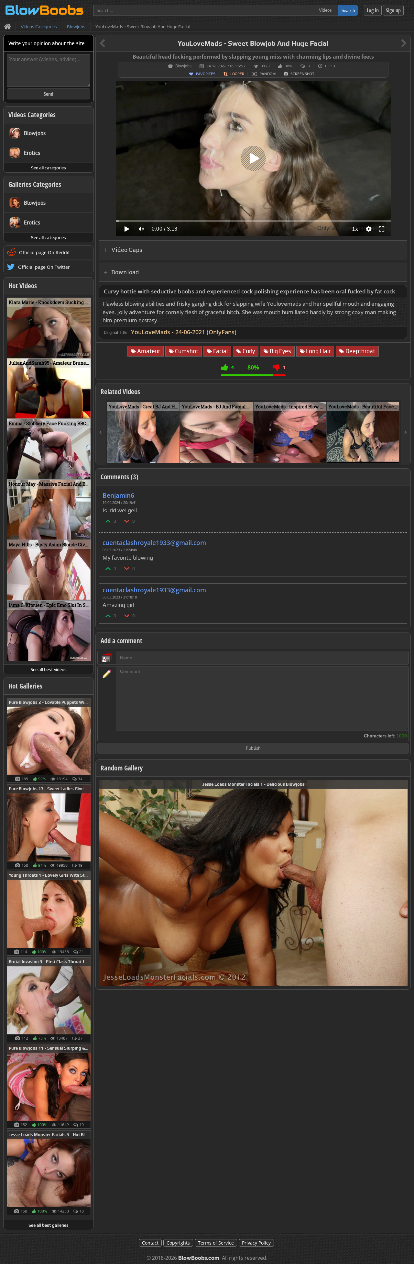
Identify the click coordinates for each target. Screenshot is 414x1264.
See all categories (48, 167)
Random (267, 74)
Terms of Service (216, 1243)
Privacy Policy (256, 1243)
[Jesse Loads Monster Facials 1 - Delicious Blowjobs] (253, 882)
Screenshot (302, 74)
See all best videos (48, 669)
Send (48, 93)
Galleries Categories (34, 184)
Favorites (205, 74)
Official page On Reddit (44, 252)
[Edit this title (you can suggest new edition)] (395, 43)
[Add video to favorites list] (175, 455)
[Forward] (405, 432)
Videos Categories (32, 114)
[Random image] (87, 740)
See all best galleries (48, 1225)
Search (348, 10)
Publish (253, 748)
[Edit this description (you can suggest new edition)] (401, 291)
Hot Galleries (25, 685)
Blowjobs (183, 66)
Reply (399, 493)
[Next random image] (402, 883)
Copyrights (178, 1243)
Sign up (393, 10)
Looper (237, 74)
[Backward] (100, 432)
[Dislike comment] (127, 521)
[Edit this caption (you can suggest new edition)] (405, 57)
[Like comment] (108, 521)
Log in (373, 10)
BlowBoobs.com (198, 1258)
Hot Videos (22, 285)
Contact (150, 1243)
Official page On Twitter (44, 267)
